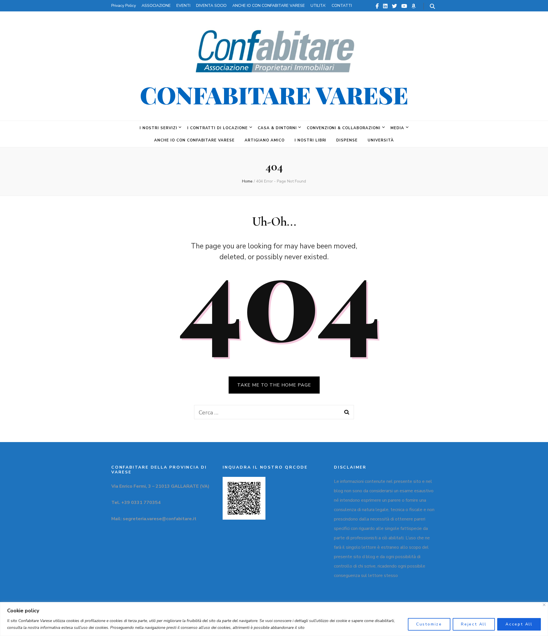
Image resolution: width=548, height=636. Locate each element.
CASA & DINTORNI (277, 128)
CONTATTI (342, 5)
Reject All (474, 624)
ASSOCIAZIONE (156, 5)
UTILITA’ (318, 5)
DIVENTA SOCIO (211, 5)
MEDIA (397, 128)
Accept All (519, 624)
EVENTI (183, 5)
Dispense (347, 140)
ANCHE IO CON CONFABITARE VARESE (268, 5)
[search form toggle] (432, 6)
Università (381, 140)
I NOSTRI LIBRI (311, 140)
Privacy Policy (123, 5)
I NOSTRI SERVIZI (158, 128)
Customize (429, 624)
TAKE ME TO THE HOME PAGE (274, 385)
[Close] (544, 604)
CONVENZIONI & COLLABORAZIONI (343, 128)
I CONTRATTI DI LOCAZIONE (217, 128)
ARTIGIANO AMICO (265, 140)
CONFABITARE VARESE (274, 94)
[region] (274, 619)
